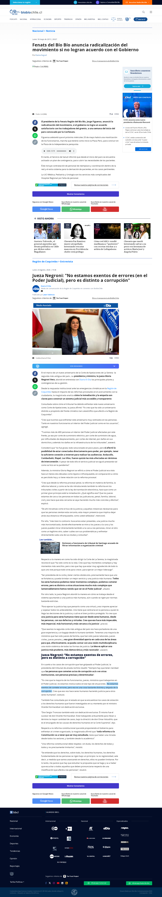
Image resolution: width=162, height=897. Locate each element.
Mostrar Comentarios (75, 194)
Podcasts (13, 19)
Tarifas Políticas (16, 882)
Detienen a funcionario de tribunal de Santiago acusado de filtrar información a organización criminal (90, 544)
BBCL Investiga (89, 19)
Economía (47, 19)
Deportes (57, 19)
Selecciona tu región (21, 2)
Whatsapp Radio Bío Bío (140, 883)
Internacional (35, 19)
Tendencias (68, 19)
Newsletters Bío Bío (85, 2)
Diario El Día (46, 286)
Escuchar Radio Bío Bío (138, 2)
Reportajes (15, 866)
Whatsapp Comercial (98, 883)
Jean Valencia (49, 294)
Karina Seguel (41, 55)
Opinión (78, 19)
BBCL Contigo (103, 19)
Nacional (23, 19)
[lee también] (51, 548)
